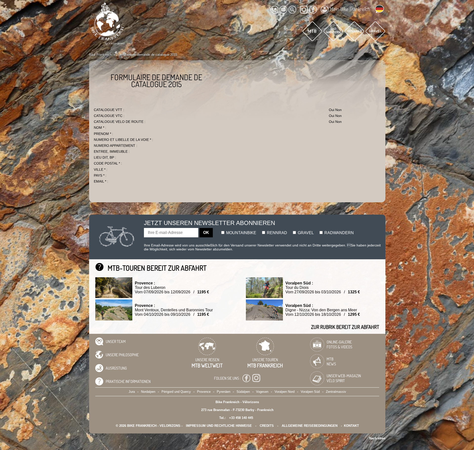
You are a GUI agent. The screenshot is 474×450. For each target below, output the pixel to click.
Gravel (305, 233)
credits (267, 426)
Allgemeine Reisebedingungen (309, 426)
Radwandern (338, 233)
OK (206, 232)
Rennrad (276, 233)
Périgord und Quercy (176, 392)
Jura (132, 392)
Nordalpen (148, 392)
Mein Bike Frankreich (350, 9)
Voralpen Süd (310, 392)
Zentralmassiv (336, 392)
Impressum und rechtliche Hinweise (219, 426)
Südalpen (243, 392)
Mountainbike (240, 233)
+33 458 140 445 (241, 418)
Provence (204, 392)
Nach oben (377, 438)
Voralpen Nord (285, 392)
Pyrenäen (223, 392)
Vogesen (262, 392)
